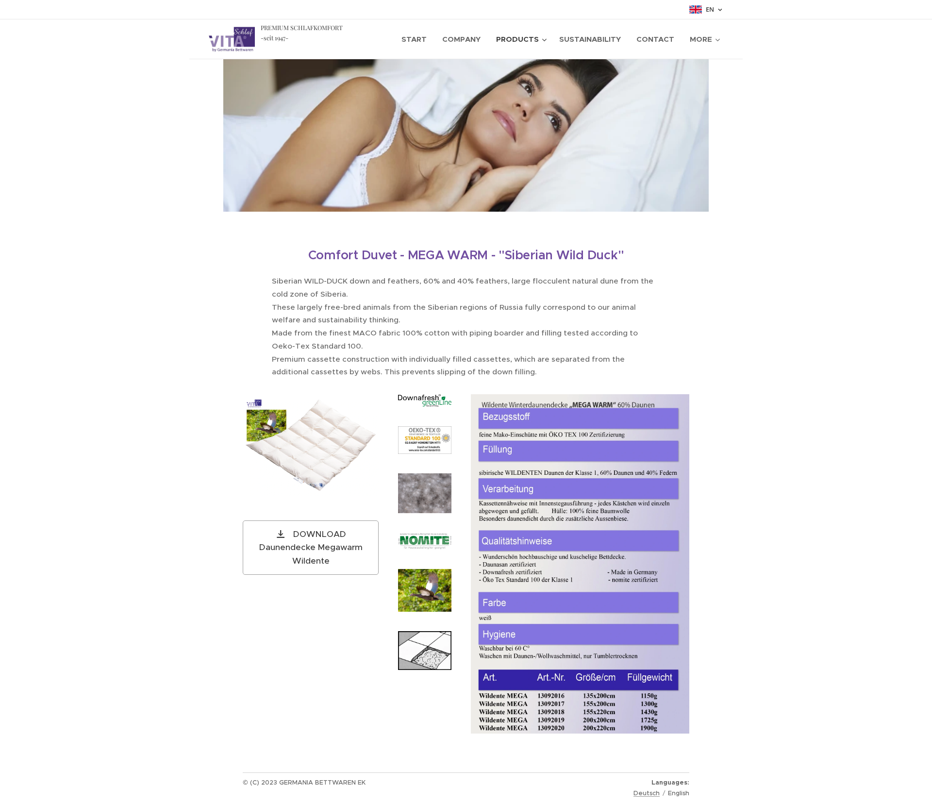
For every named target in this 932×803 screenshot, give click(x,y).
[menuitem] (416, 39)
